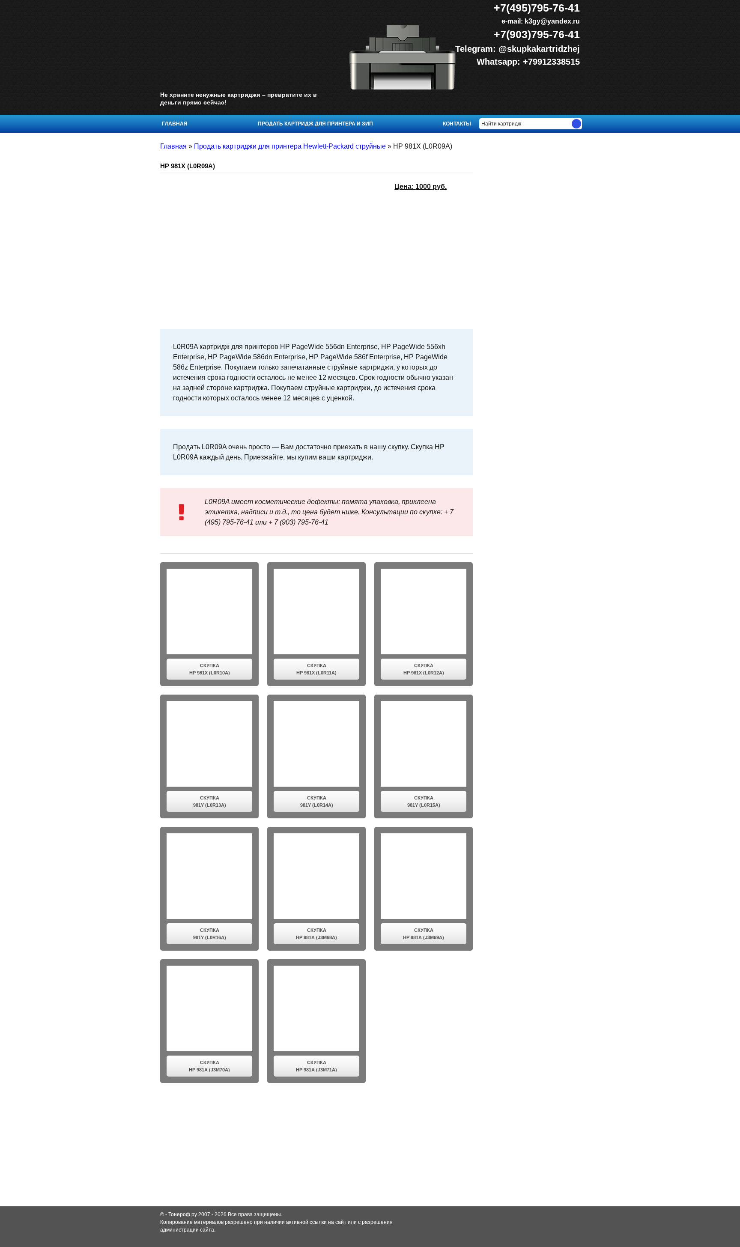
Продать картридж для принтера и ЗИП (315, 124)
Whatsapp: (500, 61)
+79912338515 (551, 61)
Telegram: (476, 49)
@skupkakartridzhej (539, 49)
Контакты (457, 124)
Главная (175, 124)
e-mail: (540, 21)
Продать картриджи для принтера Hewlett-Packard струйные (290, 146)
